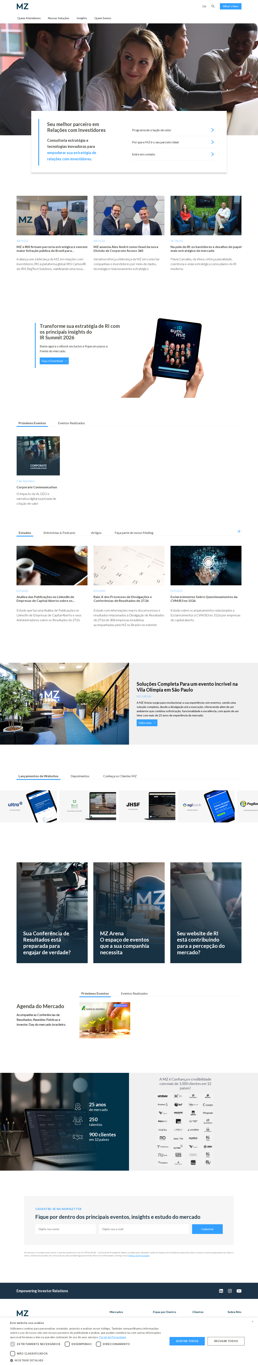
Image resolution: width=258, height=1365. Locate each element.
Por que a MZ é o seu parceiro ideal (155, 142)
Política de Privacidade (138, 1255)
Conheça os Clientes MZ (120, 776)
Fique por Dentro (164, 1312)
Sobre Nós (234, 1312)
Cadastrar (207, 1229)
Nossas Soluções (58, 18)
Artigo (22, 241)
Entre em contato (143, 154)
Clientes (198, 1312)
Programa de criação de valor (151, 130)
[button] (213, 6)
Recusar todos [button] (226, 1341)
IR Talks (177, 241)
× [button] (253, 1321)
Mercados (116, 1312)
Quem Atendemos (29, 18)
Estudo (23, 591)
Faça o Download (52, 361)
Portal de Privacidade (112, 1337)
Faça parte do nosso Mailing (134, 533)
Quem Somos (102, 18)
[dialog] (129, 1341)
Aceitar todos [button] (187, 1341)
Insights (82, 18)
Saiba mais (145, 722)
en (204, 6)
